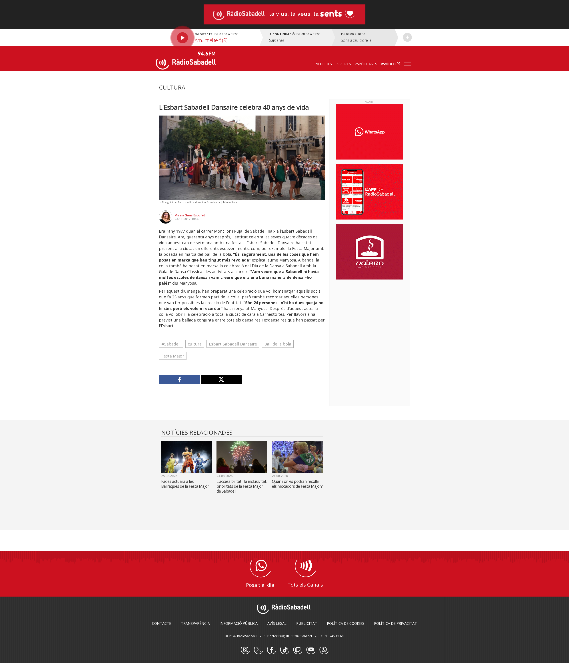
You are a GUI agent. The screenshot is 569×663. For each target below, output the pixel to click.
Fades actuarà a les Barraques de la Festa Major (185, 484)
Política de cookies (345, 623)
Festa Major (172, 356)
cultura (195, 344)
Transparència (195, 623)
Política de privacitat (395, 623)
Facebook (271, 650)
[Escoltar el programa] (207, 37)
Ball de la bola (277, 344)
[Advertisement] (369, 311)
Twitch (298, 650)
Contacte (161, 623)
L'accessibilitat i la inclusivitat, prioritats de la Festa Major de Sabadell (241, 486)
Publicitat (306, 623)
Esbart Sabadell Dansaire (233, 344)
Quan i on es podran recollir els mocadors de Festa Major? (297, 484)
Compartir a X (221, 379)
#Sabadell (170, 344)
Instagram (245, 650)
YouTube (311, 650)
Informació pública (239, 623)
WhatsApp (324, 650)
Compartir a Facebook (179, 379)
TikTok (284, 650)
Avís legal (277, 623)
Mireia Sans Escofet (189, 215)
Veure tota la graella (407, 37)
